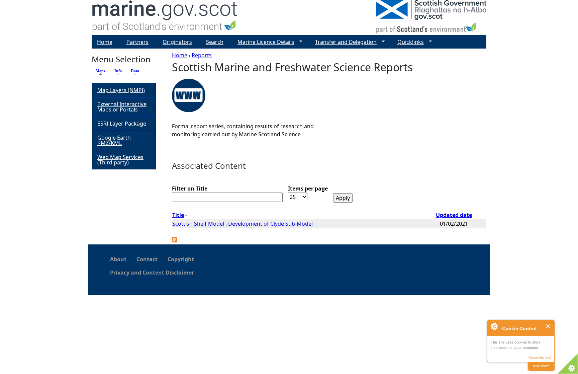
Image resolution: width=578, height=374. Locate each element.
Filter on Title (189, 188)
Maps (102, 71)
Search (214, 42)
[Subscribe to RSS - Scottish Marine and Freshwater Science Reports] (174, 240)
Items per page (308, 188)
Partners (137, 42)
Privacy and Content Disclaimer (152, 272)
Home (179, 55)
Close (548, 326)
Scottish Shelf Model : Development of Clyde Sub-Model (242, 223)
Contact (147, 259)
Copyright (181, 259)
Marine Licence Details (263, 42)
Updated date (454, 215)
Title (178, 215)
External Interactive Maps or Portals (122, 106)
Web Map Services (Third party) (120, 159)
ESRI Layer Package (121, 123)
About (118, 259)
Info (118, 71)
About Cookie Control (494, 326)
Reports (202, 55)
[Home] (165, 17)
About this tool (539, 357)
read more (541, 366)
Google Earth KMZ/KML (114, 140)
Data (135, 71)
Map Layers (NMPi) (121, 90)
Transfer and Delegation (343, 42)
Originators (177, 42)
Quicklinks (408, 42)
